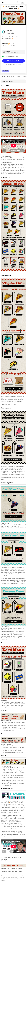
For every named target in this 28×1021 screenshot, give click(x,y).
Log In (22, 2)
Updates (18, 76)
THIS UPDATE (17, 524)
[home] (2, 2)
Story (3, 76)
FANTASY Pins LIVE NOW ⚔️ (13, 60)
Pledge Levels (10, 76)
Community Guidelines (10, 877)
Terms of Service (19, 877)
